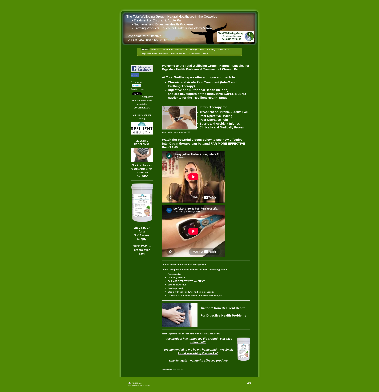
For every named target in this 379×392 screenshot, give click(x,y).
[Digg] (182, 373)
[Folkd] (191, 373)
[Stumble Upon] (200, 373)
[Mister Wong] (196, 373)
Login (249, 383)
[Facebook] (169, 373)
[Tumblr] (204, 373)
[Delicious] (178, 373)
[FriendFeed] (213, 373)
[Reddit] (187, 373)
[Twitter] (173, 373)
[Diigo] (209, 373)
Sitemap (139, 383)
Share (136, 75)
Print (133, 383)
